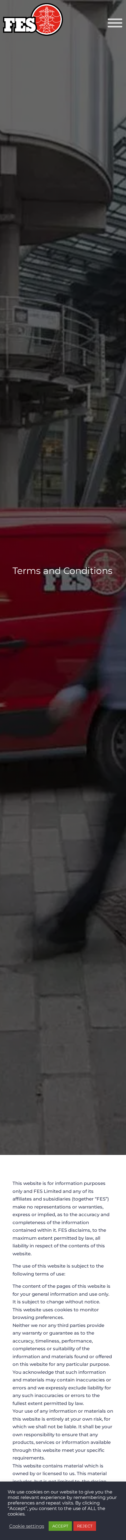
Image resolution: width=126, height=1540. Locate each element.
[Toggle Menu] (115, 23)
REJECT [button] (84, 1525)
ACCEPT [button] (60, 1525)
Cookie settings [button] (26, 1526)
